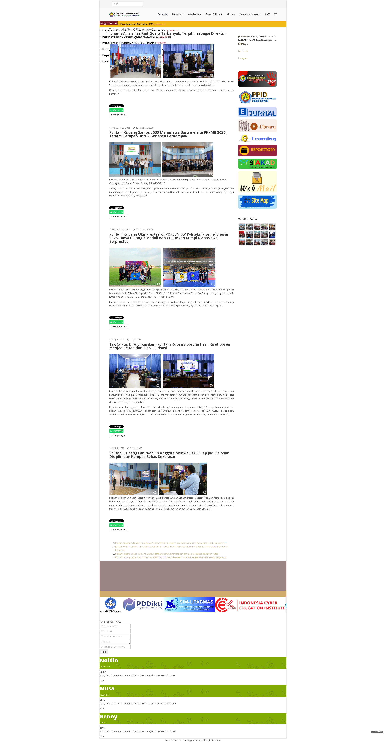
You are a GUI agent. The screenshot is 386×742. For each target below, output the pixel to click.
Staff (267, 14)
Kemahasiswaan (248, 14)
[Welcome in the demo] (111, 604)
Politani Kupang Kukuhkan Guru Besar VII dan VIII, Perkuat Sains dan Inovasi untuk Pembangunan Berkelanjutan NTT (170, 542)
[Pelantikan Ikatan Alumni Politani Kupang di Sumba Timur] (242, 227)
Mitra (230, 14)
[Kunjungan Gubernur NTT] (249, 227)
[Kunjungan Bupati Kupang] (242, 242)
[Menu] (275, 14)
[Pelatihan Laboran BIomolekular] (242, 234)
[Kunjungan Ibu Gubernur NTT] (257, 234)
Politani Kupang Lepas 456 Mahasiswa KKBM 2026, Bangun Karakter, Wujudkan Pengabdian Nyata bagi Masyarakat (170, 557)
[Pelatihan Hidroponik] (264, 227)
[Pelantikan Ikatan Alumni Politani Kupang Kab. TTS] (272, 227)
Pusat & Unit (213, 14)
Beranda (162, 14)
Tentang (177, 14)
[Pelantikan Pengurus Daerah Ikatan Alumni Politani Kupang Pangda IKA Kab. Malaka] (272, 242)
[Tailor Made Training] (257, 227)
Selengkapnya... (118, 114)
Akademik (193, 14)
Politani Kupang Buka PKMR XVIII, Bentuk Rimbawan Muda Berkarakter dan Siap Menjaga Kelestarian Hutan (166, 553)
